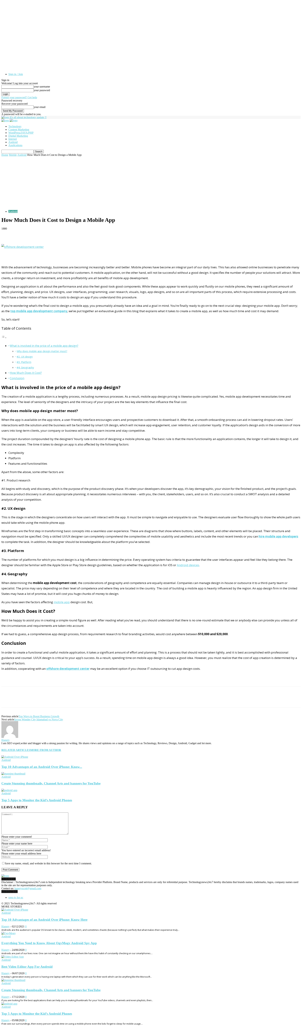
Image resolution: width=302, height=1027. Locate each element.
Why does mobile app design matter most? (42, 351)
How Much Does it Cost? (26, 373)
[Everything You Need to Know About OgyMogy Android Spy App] (8, 933)
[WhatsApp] (45, 699)
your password (42, 90)
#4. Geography (25, 367)
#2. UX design (25, 356)
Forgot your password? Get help (19, 97)
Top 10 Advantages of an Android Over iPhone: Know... (41, 767)
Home (4, 154)
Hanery (5, 740)
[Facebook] (7, 699)
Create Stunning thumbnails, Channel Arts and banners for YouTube (50, 783)
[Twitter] (20, 699)
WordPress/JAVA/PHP (21, 132)
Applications (15, 145)
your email (39, 107)
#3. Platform (24, 362)
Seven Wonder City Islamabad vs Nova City (38, 719)
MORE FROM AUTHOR (45, 750)
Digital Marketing (18, 135)
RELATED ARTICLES (15, 750)
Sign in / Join (15, 74)
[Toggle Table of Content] (4, 337)
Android (13, 142)
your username (42, 86)
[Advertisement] (151, 182)
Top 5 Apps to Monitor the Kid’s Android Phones (36, 800)
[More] (85, 234)
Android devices (188, 565)
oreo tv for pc (15, 897)
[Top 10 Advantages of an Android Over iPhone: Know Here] (14, 756)
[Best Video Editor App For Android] (12, 956)
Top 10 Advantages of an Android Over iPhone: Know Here (44, 919)
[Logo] (5, 120)
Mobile (13, 154)
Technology (14, 126)
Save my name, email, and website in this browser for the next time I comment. (48, 863)
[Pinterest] (32, 699)
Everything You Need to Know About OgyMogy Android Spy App (49, 943)
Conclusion (17, 378)
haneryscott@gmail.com (28, 888)
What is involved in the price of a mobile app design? (44, 346)
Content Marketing (18, 129)
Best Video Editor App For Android (27, 966)
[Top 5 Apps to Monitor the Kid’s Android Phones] (9, 790)
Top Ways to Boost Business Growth (38, 716)
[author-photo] (9, 736)
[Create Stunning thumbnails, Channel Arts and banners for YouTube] (13, 773)
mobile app (62, 602)
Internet (12, 138)
